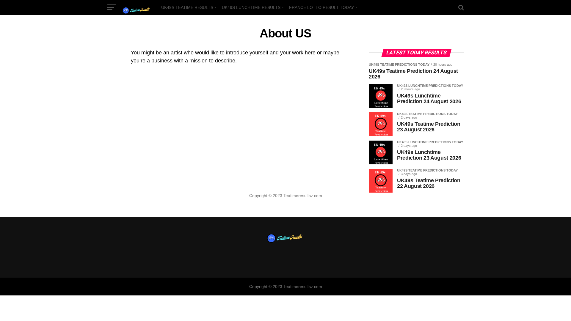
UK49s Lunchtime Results (251, 7)
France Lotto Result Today (321, 7)
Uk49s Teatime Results (187, 7)
